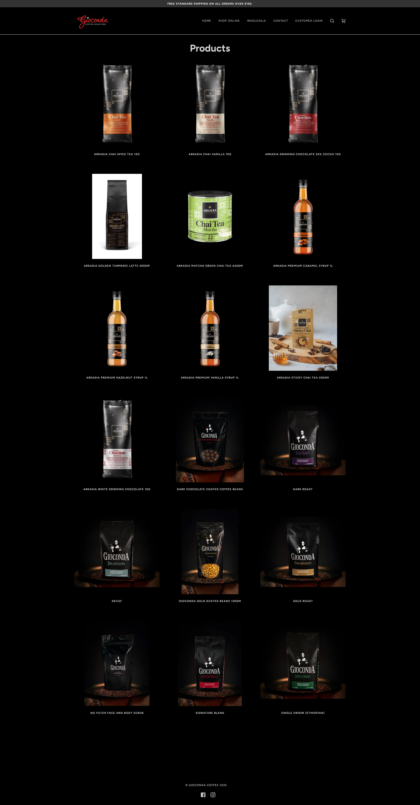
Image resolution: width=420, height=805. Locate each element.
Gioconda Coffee (204, 785)
